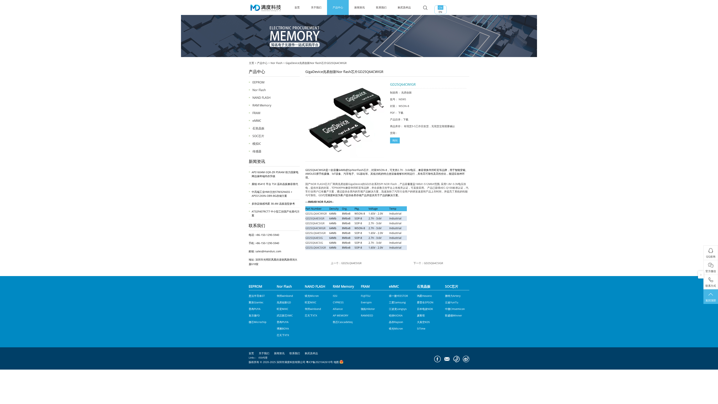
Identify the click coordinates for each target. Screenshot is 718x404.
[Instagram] (466, 359)
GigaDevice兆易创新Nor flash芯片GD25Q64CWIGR (316, 63)
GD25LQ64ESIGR (315, 233)
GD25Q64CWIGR (315, 228)
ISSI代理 (262, 357)
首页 (251, 353)
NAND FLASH (261, 98)
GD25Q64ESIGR (314, 218)
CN (440, 7)
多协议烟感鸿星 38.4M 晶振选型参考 (273, 203)
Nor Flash (277, 63)
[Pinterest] (456, 359)
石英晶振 (258, 128)
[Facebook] (437, 359)
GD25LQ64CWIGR (316, 213)
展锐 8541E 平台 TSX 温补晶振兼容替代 (275, 184)
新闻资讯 (359, 7)
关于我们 (316, 7)
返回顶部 (710, 300)
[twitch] (447, 359)
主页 (251, 63)
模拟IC (256, 144)
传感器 (256, 151)
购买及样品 (404, 7)
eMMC (256, 121)
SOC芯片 (258, 136)
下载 (400, 112)
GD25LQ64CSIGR (315, 247)
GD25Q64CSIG (314, 242)
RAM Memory (261, 105)
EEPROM (258, 82)
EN (440, 12)
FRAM (256, 113)
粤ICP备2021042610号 (319, 362)
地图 (336, 362)
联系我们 (381, 7)
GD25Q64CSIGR (315, 223)
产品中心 (338, 7)
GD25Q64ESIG (314, 238)
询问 (395, 140)
